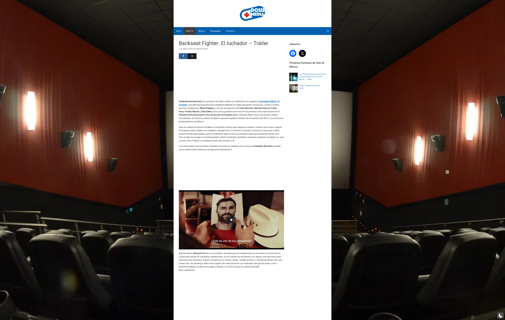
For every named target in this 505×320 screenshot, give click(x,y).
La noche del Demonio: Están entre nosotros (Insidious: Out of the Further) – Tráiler (312, 76)
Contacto (230, 31)
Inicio (178, 31)
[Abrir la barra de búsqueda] (327, 31)
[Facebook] (183, 56)
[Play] (231, 220)
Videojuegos (215, 31)
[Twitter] (192, 56)
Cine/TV (189, 31)
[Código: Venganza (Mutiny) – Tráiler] (293, 91)
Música (202, 31)
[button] (500, 315)
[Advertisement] (231, 79)
